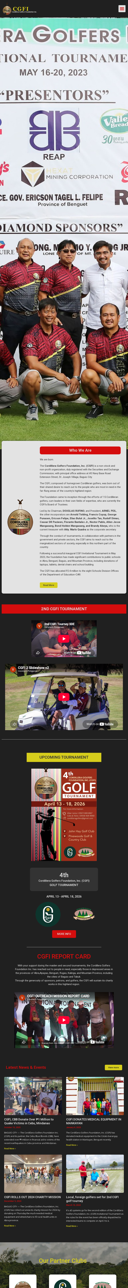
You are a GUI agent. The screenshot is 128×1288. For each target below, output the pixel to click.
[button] (122, 8)
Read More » (10, 1148)
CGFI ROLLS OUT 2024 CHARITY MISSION (32, 1197)
